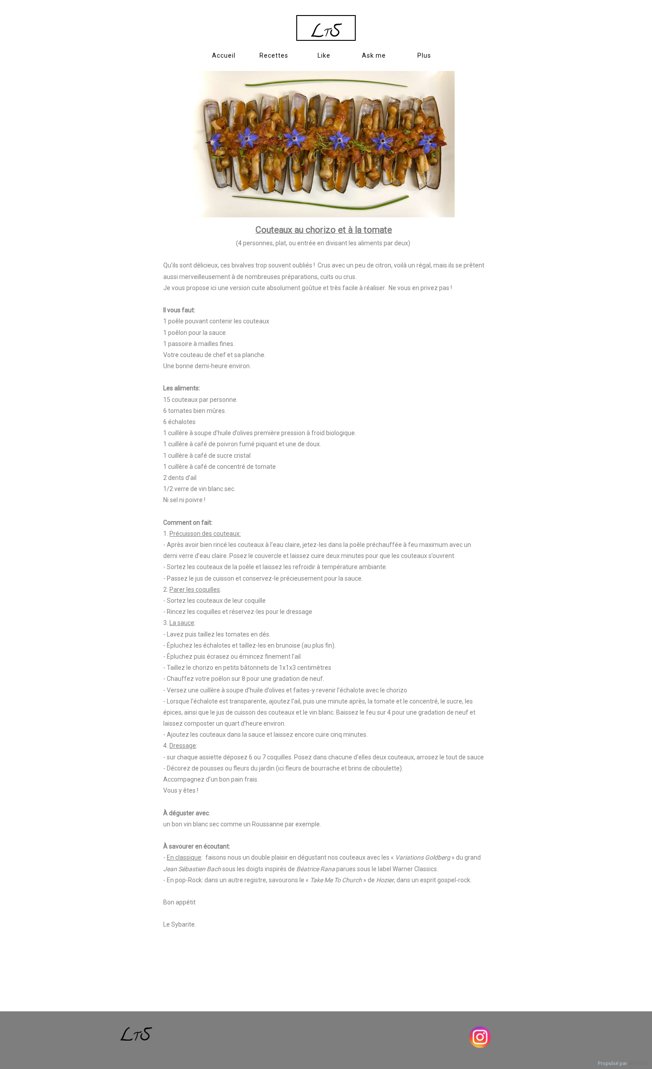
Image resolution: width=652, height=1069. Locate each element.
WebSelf (638, 1063)
